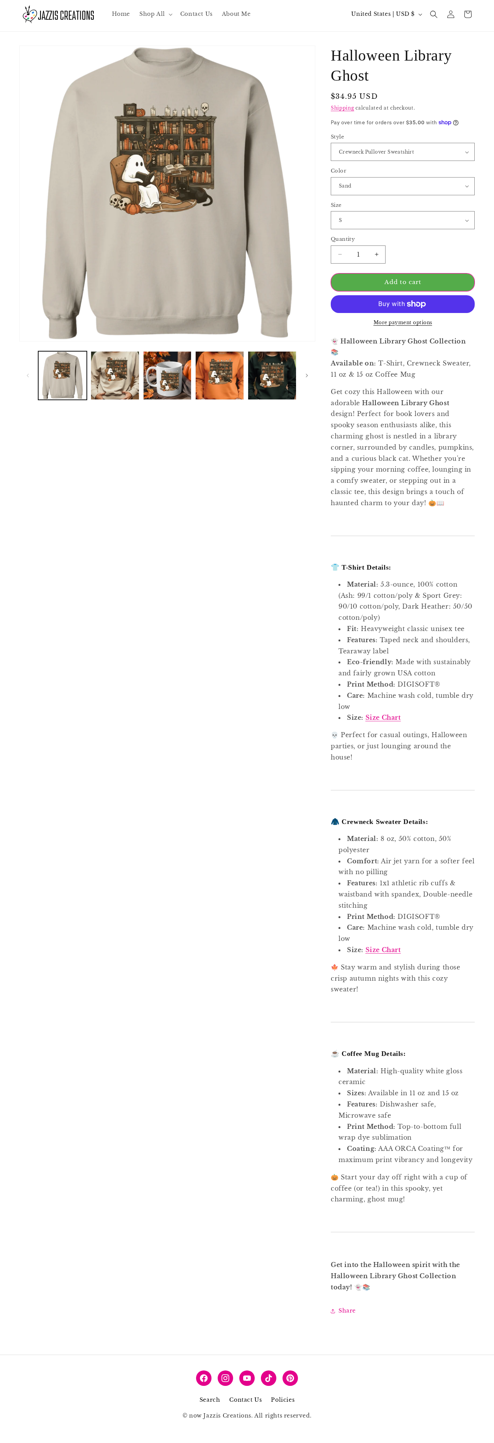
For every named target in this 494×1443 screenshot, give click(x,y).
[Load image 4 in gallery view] (219, 375)
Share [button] (347, 1310)
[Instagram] (225, 1378)
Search (210, 1399)
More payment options (403, 322)
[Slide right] (306, 375)
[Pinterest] (290, 1378)
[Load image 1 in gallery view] (62, 375)
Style (337, 137)
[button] (155, 14)
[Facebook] (203, 1378)
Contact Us (245, 1399)
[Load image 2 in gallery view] (115, 375)
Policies (282, 1399)
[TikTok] (268, 1378)
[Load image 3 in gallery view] (167, 375)
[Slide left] (27, 375)
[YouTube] (247, 1378)
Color (338, 170)
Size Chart (383, 717)
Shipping (342, 108)
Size (336, 205)
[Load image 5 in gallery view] (272, 375)
